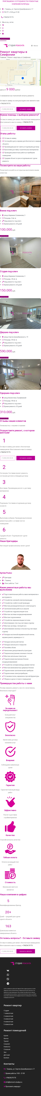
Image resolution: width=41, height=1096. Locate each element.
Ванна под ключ (8, 210)
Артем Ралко (6, 573)
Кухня (6, 1036)
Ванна (6, 1038)
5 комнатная (8, 1024)
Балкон (6, 1058)
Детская (7, 1055)
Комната (7, 1047)
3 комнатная (8, 1019)
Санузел (7, 1044)
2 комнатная (8, 1016)
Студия (6, 1010)
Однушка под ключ (10, 393)
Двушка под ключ (9, 332)
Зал (5, 1052)
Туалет (6, 1041)
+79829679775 (27, 122)
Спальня (7, 1049)
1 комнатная (8, 1013)
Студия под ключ (9, 271)
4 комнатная (8, 1022)
